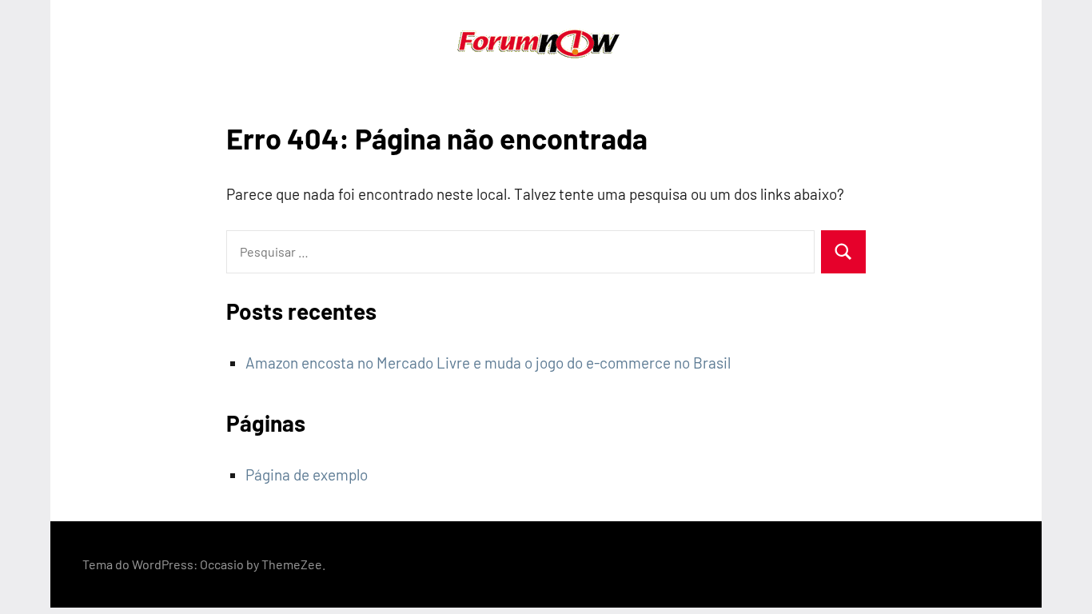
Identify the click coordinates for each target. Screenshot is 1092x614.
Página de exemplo (306, 474)
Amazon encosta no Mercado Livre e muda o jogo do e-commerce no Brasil (488, 362)
